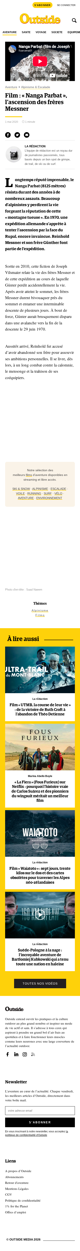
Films (40, 615)
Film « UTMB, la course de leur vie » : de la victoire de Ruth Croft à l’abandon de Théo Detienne (40, 709)
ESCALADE (58, 488)
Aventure (10, 32)
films (29, 475)
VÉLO (58, 493)
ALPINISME (40, 488)
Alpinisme (40, 610)
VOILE (20, 493)
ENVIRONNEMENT (49, 498)
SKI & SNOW (21, 488)
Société (57, 32)
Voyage (41, 32)
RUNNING (34, 493)
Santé (26, 32)
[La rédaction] (13, 161)
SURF (48, 493)
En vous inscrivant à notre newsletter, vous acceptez (36, 1133)
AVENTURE (26, 498)
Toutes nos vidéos (40, 983)
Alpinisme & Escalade (35, 87)
